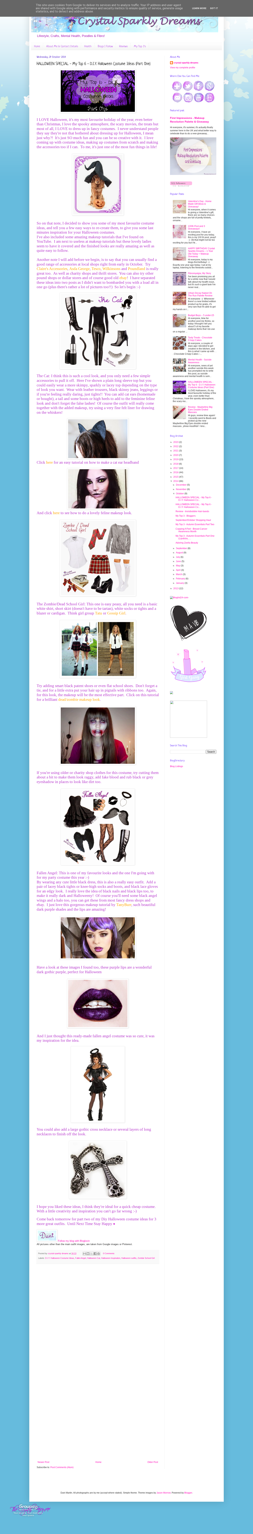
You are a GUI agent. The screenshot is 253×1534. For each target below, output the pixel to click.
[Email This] (84, 1253)
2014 (176, 481)
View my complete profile (182, 67)
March (179, 574)
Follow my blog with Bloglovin (74, 1240)
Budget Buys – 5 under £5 (201, 315)
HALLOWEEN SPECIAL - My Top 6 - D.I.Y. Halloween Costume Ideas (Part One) (201, 385)
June (179, 561)
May (178, 565)
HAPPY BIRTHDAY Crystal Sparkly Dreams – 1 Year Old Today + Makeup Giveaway (201, 252)
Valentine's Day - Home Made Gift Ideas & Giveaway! (200, 204)
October (180, 493)
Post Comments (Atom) (62, 1467)
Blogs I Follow (105, 46)
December (181, 485)
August (180, 552)
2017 (176, 468)
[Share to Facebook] (95, 1253)
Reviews (123, 46)
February (181, 578)
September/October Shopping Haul (193, 520)
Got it (214, 8)
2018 (176, 464)
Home (37, 46)
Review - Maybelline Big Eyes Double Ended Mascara (200, 410)
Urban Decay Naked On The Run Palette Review (200, 294)
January (180, 583)
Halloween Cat (93, 1258)
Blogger (188, 1492)
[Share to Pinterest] (98, 1253)
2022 (176, 446)
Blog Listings (176, 766)
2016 (176, 472)
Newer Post (43, 1462)
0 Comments (108, 1253)
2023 (176, 442)
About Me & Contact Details (62, 46)
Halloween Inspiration (110, 1258)
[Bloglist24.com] (179, 597)
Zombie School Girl (146, 1258)
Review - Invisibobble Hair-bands (192, 511)
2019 (176, 459)
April (178, 570)
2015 (176, 477)
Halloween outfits (129, 1258)
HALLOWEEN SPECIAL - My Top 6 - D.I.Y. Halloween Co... (194, 498)
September (182, 548)
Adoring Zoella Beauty (187, 542)
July (178, 557)
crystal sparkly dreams (186, 62)
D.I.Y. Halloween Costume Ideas (59, 1258)
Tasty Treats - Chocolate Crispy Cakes (200, 338)
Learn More (199, 8)
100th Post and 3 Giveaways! (196, 227)
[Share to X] (91, 1253)
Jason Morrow (164, 1492)
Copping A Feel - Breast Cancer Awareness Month (191, 530)
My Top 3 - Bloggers (186, 516)
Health (87, 46)
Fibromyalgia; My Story (199, 273)
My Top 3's (140, 46)
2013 (176, 588)
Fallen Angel (80, 1258)
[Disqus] (98, 1315)
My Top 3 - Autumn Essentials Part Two (195, 524)
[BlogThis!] (88, 1253)
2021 (176, 450)
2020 (176, 455)
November (181, 489)
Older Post (152, 1462)
